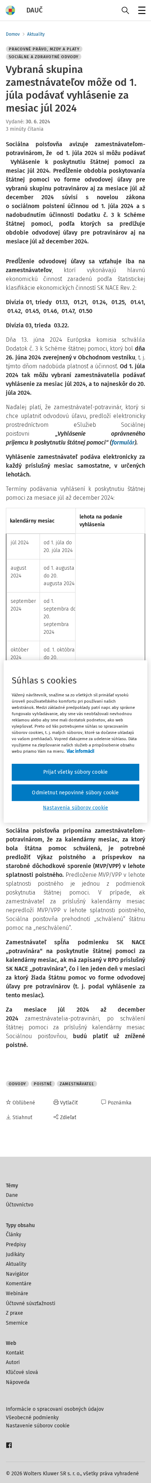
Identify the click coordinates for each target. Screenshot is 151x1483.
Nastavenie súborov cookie (38, 1426)
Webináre (17, 1293)
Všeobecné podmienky (32, 1418)
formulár (123, 442)
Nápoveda (18, 1382)
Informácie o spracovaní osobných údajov (55, 1409)
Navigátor (17, 1274)
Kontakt (15, 1353)
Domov (13, 34)
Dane (12, 1195)
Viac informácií (80, 751)
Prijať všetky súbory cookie (75, 772)
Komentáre (19, 1283)
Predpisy (16, 1244)
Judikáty (15, 1254)
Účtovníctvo (19, 1205)
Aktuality (36, 34)
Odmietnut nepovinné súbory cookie (75, 793)
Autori (13, 1362)
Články (13, 1234)
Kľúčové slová (22, 1372)
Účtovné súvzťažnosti (30, 1303)
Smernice (17, 1323)
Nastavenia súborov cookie (75, 808)
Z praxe (14, 1313)
